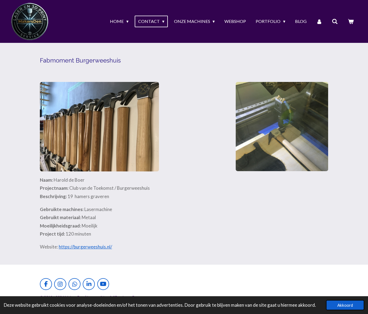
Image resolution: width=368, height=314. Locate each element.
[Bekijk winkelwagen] (350, 21)
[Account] (319, 21)
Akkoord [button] (345, 305)
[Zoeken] (334, 21)
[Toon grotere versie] (99, 126)
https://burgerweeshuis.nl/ (85, 247)
